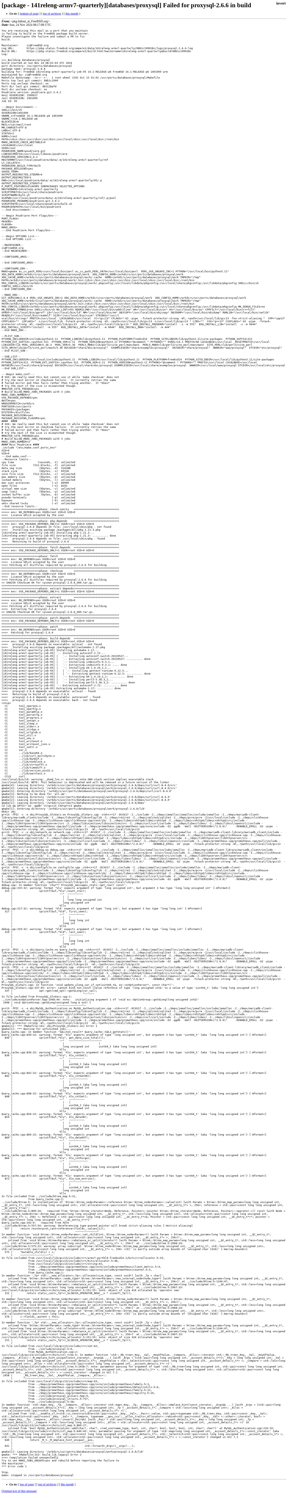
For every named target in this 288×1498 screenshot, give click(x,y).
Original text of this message (19, 1491)
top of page (27, 1484)
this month (71, 13)
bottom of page (29, 13)
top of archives (52, 13)
